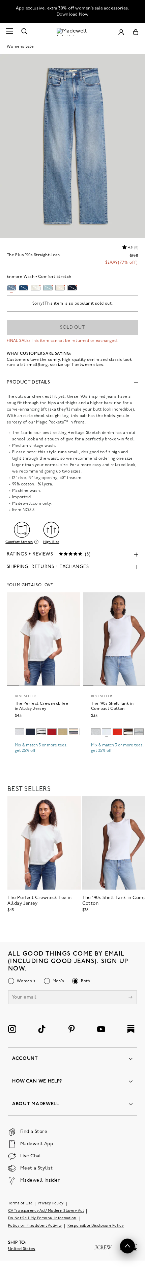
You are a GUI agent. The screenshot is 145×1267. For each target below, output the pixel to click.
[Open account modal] (121, 32)
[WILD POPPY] (117, 731)
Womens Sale (20, 47)
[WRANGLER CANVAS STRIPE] (73, 731)
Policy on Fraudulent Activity (35, 1226)
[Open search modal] (24, 32)
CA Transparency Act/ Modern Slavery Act (46, 1211)
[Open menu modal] (9, 32)
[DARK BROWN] (128, 731)
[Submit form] (130, 998)
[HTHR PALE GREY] (19, 731)
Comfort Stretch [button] (19, 542)
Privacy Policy (51, 1203)
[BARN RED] (52, 731)
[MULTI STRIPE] (139, 731)
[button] (127, 1246)
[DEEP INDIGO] (30, 731)
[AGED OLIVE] (62, 731)
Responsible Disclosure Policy (95, 1226)
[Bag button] (135, 32)
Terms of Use (20, 1203)
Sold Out (72, 327)
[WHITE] (41, 731)
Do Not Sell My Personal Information (42, 1218)
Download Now (72, 14)
